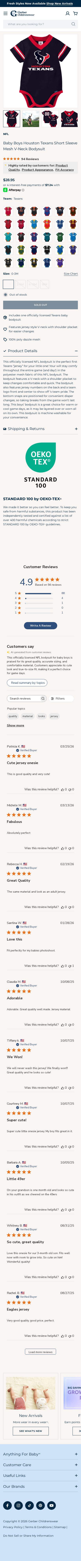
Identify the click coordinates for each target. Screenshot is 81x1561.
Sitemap (60, 1527)
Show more (15, 725)
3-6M (21, 286)
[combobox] (40, 24)
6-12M (34, 286)
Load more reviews (40, 1352)
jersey (54, 716)
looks (41, 716)
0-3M (9, 286)
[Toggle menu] (5, 13)
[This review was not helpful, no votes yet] (69, 789)
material (28, 716)
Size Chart (71, 273)
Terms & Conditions (38, 1527)
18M (45, 286)
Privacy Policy (13, 1527)
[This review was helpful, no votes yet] (62, 789)
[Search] (73, 24)
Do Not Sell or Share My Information (28, 1535)
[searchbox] (23, 698)
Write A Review (40, 626)
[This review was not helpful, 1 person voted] (69, 966)
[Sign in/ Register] (67, 13)
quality (13, 716)
